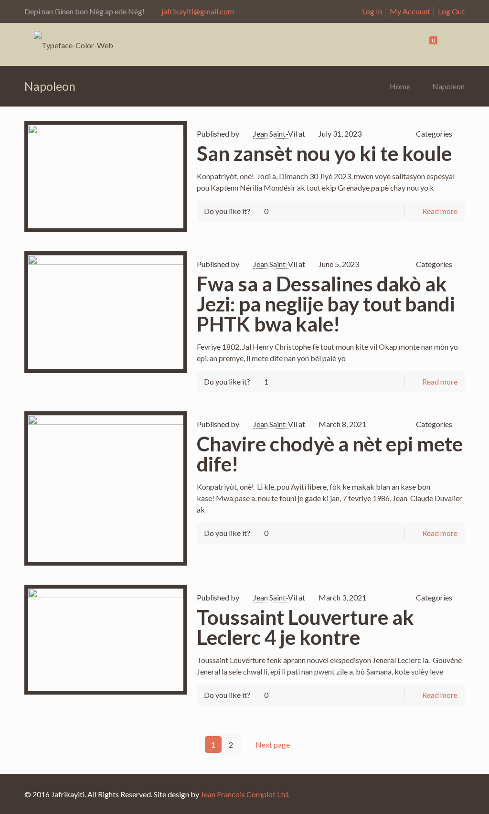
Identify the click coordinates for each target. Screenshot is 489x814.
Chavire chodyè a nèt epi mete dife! (330, 454)
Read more (439, 210)
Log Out (451, 11)
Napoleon (448, 86)
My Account (410, 11)
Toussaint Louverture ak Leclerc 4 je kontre (305, 627)
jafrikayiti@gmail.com (197, 11)
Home (400, 86)
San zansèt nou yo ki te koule (324, 153)
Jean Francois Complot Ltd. (245, 794)
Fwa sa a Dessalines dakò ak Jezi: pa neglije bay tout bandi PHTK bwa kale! (326, 304)
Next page (272, 744)
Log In (372, 11)
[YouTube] (450, 794)
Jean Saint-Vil (275, 133)
